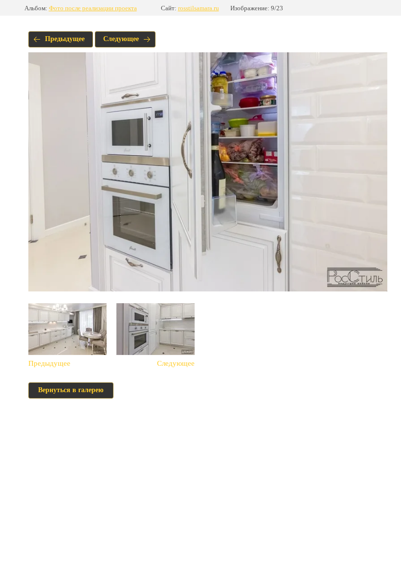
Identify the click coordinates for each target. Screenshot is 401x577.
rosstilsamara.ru (198, 8)
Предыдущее (65, 39)
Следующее (121, 39)
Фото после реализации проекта (93, 8)
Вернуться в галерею (71, 390)
